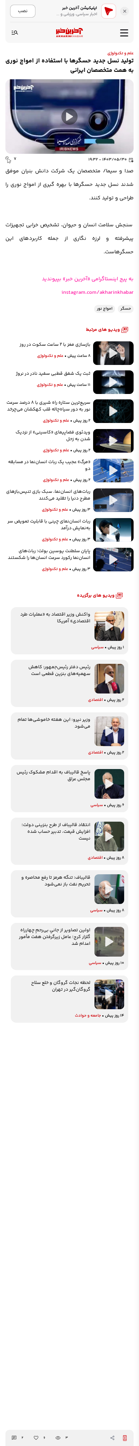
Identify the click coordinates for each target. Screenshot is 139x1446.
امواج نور (104, 309)
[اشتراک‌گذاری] (112, 1438)
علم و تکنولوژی (120, 53)
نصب (23, 11)
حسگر (125, 309)
